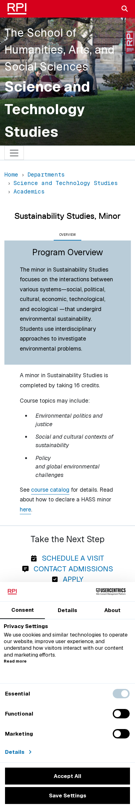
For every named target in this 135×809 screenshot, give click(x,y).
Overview (67, 235)
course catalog (50, 489)
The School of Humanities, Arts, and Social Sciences (59, 49)
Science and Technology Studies (47, 109)
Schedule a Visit (72, 558)
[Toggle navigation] (14, 153)
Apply (72, 579)
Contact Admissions (72, 569)
